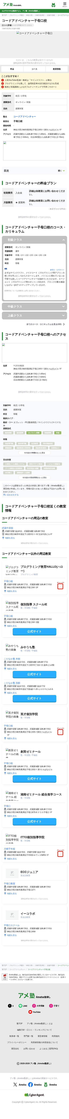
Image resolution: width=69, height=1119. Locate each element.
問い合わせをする (11, 494)
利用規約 (56, 1036)
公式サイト (34, 631)
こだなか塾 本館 (12, 658)
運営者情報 (42, 1036)
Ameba (22, 1084)
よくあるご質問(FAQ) (48, 1048)
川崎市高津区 (40, 15)
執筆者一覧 (14, 1036)
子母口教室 (9, 883)
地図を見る (10, 537)
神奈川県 (29, 15)
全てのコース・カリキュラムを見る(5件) (44, 324)
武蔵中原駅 (51, 15)
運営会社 (15, 1048)
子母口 (7, 805)
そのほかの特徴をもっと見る (34, 453)
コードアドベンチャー (24, 116)
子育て (56, 1005)
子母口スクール (12, 925)
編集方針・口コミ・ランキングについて (34, 1029)
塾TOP (4, 15)
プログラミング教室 (16, 15)
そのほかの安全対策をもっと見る (34, 477)
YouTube (37, 1012)
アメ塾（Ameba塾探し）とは (39, 1023)
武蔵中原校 (7, 527)
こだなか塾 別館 (12, 682)
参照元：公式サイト (57, 270)
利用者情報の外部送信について (44, 1042)
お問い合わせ (29, 1048)
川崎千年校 (9, 848)
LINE (25, 1005)
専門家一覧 (28, 1036)
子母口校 (8, 581)
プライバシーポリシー (16, 1042)
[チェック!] (61, 586)
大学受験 (40, 1005)
